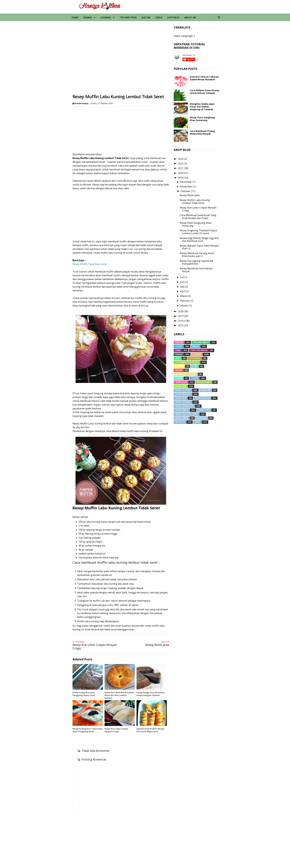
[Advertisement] (122, 129)
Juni (182, 282)
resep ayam (181, 382)
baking (178, 346)
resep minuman (183, 394)
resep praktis (202, 398)
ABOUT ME (190, 17)
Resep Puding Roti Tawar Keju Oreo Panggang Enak (87, 730)
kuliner (179, 366)
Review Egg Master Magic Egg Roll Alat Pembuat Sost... (199, 239)
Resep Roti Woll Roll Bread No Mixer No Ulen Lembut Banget (119, 695)
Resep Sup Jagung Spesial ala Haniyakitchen (196, 262)
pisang (178, 378)
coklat (179, 354)
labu (194, 366)
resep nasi (180, 398)
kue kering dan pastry (187, 362)
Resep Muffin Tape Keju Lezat (89, 264)
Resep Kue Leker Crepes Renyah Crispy (116, 730)
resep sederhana (184, 406)
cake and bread (198, 350)
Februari (185, 300)
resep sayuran (183, 402)
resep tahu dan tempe (186, 414)
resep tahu (204, 410)
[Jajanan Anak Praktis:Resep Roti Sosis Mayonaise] (152, 713)
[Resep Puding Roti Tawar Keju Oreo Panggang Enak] (87, 713)
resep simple (181, 410)
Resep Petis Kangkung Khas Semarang (202, 119)
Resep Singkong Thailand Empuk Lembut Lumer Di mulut (198, 232)
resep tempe (181, 418)
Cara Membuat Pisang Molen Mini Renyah (202, 132)
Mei (182, 286)
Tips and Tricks (201, 342)
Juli (182, 277)
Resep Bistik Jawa (190, 195)
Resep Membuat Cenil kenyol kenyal (196, 270)
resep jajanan (183, 390)
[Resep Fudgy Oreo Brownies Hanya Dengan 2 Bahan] (152, 677)
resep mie (206, 390)
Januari (184, 305)
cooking (197, 354)
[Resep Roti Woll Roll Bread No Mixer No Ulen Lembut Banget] (120, 677)
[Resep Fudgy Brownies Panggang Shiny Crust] (87, 677)
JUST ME (146, 17)
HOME (75, 17)
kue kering (195, 358)
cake (177, 350)
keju (177, 358)
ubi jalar (180, 422)
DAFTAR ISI (173, 17)
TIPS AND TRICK (128, 17)
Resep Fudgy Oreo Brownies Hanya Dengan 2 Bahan (151, 694)
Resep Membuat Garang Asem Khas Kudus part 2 (197, 255)
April (183, 291)
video (197, 422)
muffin (178, 370)
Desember (186, 181)
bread (195, 346)
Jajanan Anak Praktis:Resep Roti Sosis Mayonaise (150, 730)
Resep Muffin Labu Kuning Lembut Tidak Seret (195, 201)
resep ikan (180, 386)
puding (194, 378)
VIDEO (159, 17)
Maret (184, 296)
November (186, 186)
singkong (202, 418)
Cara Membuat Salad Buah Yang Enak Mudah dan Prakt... (198, 216)
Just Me (179, 342)
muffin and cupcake (185, 374)
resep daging (204, 382)
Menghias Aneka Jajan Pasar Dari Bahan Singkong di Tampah (202, 106)
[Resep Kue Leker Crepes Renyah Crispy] (120, 713)
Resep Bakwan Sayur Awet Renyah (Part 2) (199, 247)
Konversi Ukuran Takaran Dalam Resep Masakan (204, 78)
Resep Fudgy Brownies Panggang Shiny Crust (83, 694)
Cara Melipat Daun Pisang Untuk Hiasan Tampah (204, 91)
